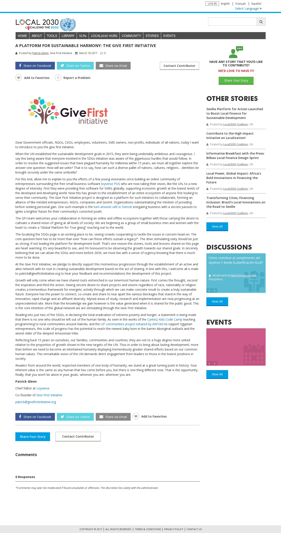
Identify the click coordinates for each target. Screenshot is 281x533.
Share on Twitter (78, 66)
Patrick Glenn (40, 53)
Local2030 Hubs (104, 35)
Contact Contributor (179, 66)
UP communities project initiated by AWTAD (132, 324)
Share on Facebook (37, 66)
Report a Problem (76, 78)
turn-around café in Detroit (113, 207)
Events (169, 35)
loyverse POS (110, 184)
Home (22, 35)
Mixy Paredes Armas (243, 275)
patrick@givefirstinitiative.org (35, 402)
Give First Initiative (49, 395)
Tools (52, 35)
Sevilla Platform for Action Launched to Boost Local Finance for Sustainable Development (234, 113)
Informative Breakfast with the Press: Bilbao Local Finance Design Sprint (235, 155)
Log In (212, 3)
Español (256, 3)
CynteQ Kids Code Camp (164, 319)
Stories (152, 35)
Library (68, 35)
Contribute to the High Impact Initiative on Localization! (230, 135)
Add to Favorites (37, 78)
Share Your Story (33, 436)
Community (131, 35)
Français (241, 3)
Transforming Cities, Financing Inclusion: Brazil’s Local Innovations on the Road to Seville (235, 202)
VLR (82, 35)
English (225, 3)
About (37, 35)
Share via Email (116, 66)
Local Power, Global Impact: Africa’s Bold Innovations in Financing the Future (233, 177)
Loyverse (42, 388)
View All (217, 226)
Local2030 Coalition (235, 124)
